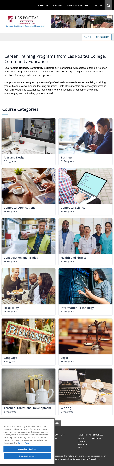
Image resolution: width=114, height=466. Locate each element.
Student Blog (97, 438)
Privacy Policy (94, 459)
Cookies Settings (27, 456)
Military (81, 438)
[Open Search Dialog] (108, 5)
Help (80, 447)
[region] (27, 441)
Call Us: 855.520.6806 (96, 37)
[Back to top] (57, 436)
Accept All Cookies (27, 449)
